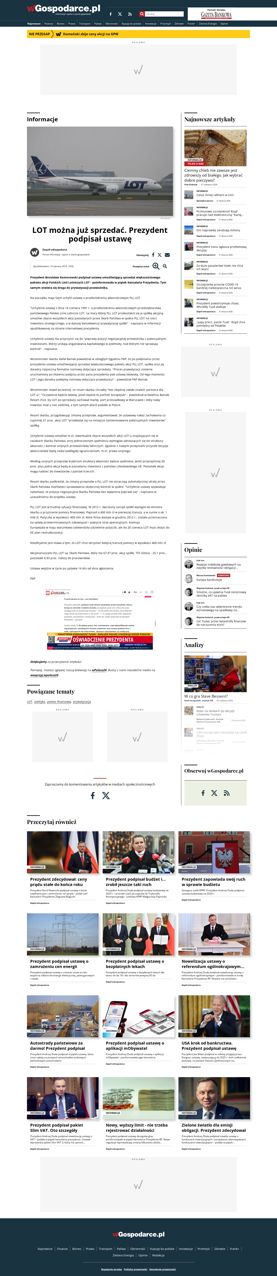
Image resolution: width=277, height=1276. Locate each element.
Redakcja (158, 1255)
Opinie (224, 23)
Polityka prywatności (135, 1269)
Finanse (48, 23)
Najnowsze (34, 23)
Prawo (71, 23)
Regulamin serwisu (111, 1269)
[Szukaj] (142, 14)
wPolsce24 (99, 670)
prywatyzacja (82, 702)
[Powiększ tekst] (156, 266)
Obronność (111, 23)
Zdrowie (179, 23)
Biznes (60, 23)
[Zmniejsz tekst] (165, 266)
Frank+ (191, 23)
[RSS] (130, 14)
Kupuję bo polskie (131, 23)
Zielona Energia (208, 23)
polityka (39, 702)
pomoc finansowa (59, 702)
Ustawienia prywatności (162, 1269)
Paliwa (98, 23)
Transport (84, 23)
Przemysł (165, 23)
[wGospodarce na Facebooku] (110, 14)
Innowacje (151, 23)
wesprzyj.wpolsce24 (44, 675)
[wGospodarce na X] (120, 14)
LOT (29, 702)
